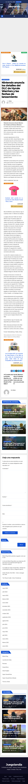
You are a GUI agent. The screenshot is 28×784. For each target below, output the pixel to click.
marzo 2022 (5, 595)
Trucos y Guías (6, 681)
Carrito (10, 776)
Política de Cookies (6, 781)
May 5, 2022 (7, 735)
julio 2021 (4, 624)
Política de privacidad (16, 781)
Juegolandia (14, 6)
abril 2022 (4, 591)
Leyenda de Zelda (5, 79)
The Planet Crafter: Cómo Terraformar (11, 578)
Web (3, 514)
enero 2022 (5, 602)
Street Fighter (5, 670)
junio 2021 (5, 628)
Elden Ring (5, 656)
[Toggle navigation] (14, 16)
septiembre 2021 (6, 617)
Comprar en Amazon (20, 71)
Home (5, 776)
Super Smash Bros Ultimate (9, 678)
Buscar (4, 540)
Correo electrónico (7, 505)
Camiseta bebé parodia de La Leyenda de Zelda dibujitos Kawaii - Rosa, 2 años (14, 199)
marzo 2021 (5, 638)
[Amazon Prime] (24, 69)
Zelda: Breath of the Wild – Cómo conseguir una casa (13, 413)
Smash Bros (5, 667)
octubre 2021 (5, 613)
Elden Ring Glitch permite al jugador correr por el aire (13, 703)
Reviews (4, 663)
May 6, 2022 (7, 706)
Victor (10, 101)
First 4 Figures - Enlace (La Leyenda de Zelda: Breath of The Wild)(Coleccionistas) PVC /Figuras (14, 65)
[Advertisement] (14, 32)
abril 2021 (4, 635)
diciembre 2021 (6, 606)
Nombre (4, 496)
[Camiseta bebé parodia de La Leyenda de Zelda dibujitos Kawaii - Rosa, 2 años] (14, 190)
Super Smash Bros (7, 674)
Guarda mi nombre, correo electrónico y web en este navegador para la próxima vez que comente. (13, 526)
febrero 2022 (5, 599)
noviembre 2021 (6, 610)
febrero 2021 (5, 642)
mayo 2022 (5, 588)
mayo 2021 (5, 631)
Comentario (5, 468)
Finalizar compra (5, 778)
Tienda (23, 781)
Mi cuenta (13, 778)
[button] (25, 16)
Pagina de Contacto (21, 778)
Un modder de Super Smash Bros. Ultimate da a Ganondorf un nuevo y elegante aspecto (13, 734)
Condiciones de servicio (18, 776)
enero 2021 (5, 646)
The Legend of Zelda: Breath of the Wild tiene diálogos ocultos (13, 429)
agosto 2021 (5, 620)
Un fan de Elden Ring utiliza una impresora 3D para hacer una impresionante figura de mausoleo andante (13, 563)
